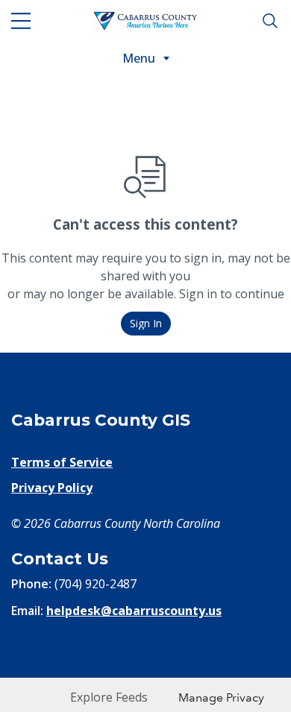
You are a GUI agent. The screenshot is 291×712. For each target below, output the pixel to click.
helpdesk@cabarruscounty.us (134, 610)
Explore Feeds (109, 697)
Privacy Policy (52, 487)
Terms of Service (62, 462)
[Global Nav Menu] (20, 20)
